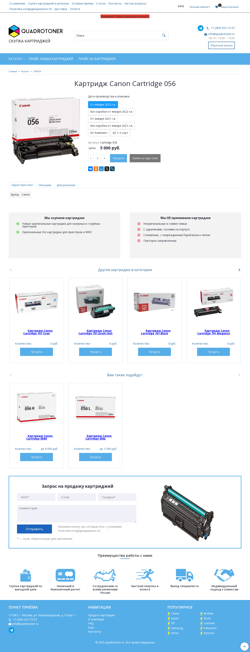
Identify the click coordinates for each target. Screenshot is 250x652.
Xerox (174, 633)
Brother (208, 613)
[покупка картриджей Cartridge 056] (46, 129)
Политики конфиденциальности (79, 531)
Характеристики (22, 185)
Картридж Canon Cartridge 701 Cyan (38, 332)
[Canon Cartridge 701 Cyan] (36, 302)
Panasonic (210, 628)
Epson (175, 618)
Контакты (114, 3)
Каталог (15, 59)
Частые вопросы (135, 3)
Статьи (101, 3)
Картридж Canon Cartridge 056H (39, 437)
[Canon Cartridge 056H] (36, 407)
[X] (106, 168)
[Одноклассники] (96, 168)
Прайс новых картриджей (51, 59)
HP (173, 623)
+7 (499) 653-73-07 (222, 28)
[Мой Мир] (101, 168)
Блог (91, 627)
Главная (13, 71)
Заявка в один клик (145, 158)
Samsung (177, 628)
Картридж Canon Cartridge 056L (98, 437)
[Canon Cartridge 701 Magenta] (213, 302)
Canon (175, 613)
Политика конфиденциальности (30, 9)
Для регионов (66, 185)
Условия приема (82, 3)
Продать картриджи (101, 615)
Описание (44, 185)
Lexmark (209, 623)
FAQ (91, 623)
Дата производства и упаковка (108, 96)
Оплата (75, 9)
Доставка (60, 9)
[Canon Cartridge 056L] (95, 407)
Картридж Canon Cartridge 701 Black (156, 332)
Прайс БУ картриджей (97, 59)
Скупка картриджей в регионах (48, 3)
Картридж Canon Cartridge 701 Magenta (213, 332)
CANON (37, 71)
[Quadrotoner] (36, 33)
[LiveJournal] (112, 168)
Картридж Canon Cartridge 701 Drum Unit (95, 332)
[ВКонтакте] (90, 168)
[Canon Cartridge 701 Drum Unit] (95, 302)
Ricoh (207, 618)
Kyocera (209, 633)
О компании (17, 3)
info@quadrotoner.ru (221, 34)
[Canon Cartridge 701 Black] (154, 302)
